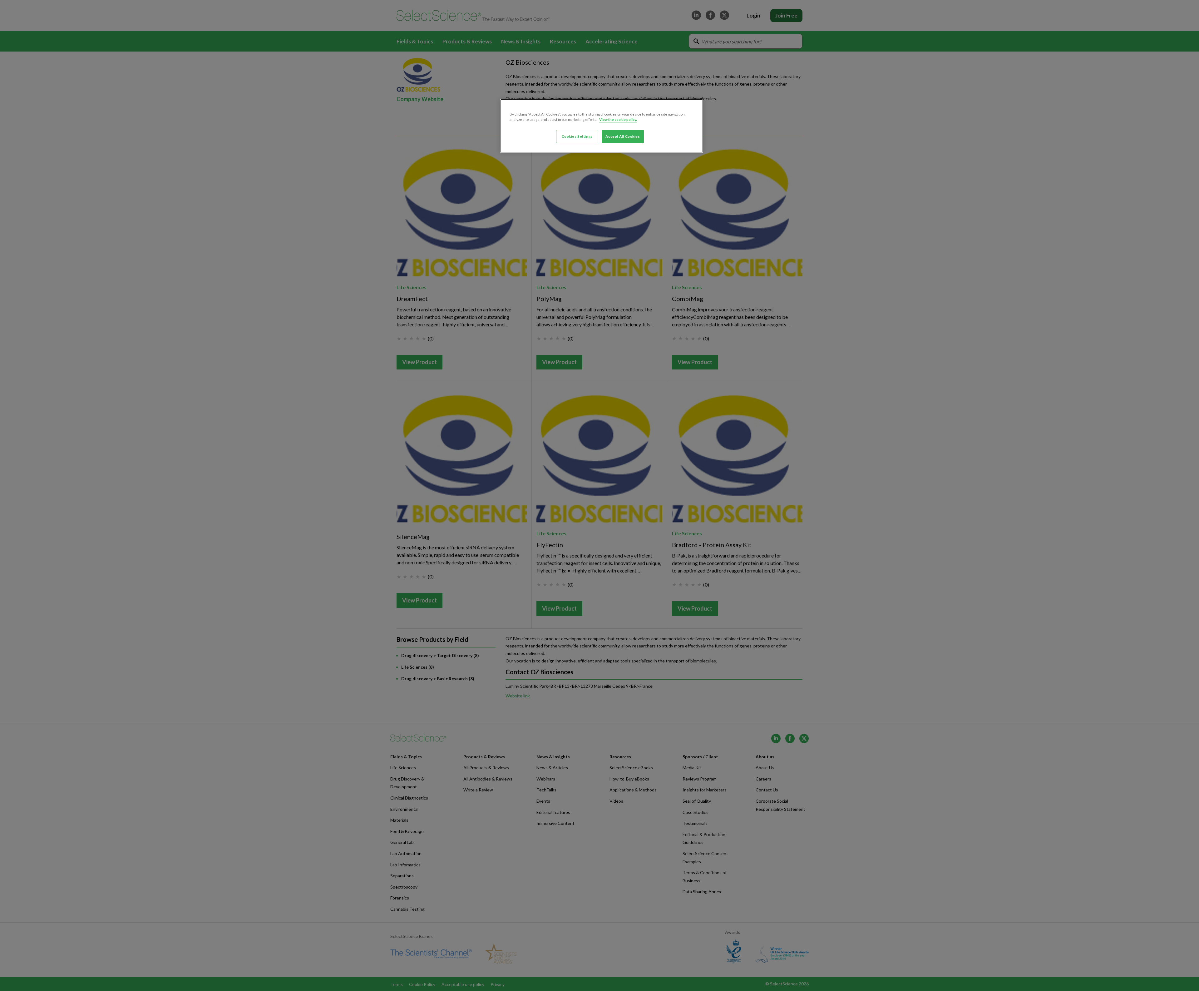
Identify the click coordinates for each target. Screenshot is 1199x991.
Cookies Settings (577, 136)
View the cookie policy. (618, 119)
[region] (601, 126)
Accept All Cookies (622, 136)
